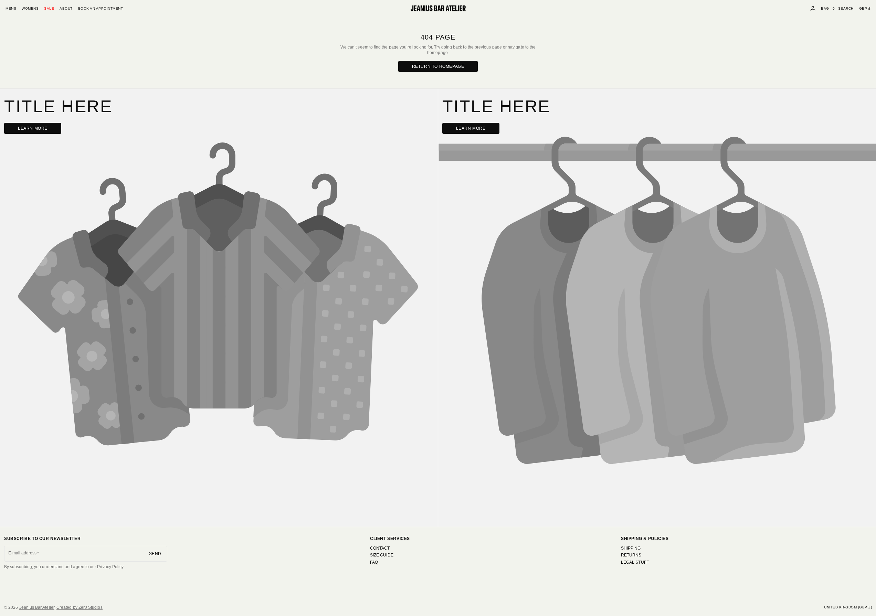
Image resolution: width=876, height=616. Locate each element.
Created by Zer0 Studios (79, 607)
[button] (846, 8)
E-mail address (22, 553)
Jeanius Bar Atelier (36, 607)
